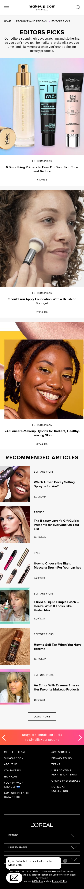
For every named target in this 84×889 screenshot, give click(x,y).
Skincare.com (13, 758)
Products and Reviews (31, 21)
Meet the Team (14, 752)
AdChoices (37, 881)
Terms (55, 764)
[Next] (80, 738)
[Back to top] (74, 879)
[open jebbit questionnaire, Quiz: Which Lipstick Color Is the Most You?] (14, 878)
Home (7, 21)
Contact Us (12, 770)
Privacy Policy (61, 758)
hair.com (10, 776)
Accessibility (61, 752)
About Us (10, 764)
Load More (42, 716)
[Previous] (4, 738)
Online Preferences (65, 780)
